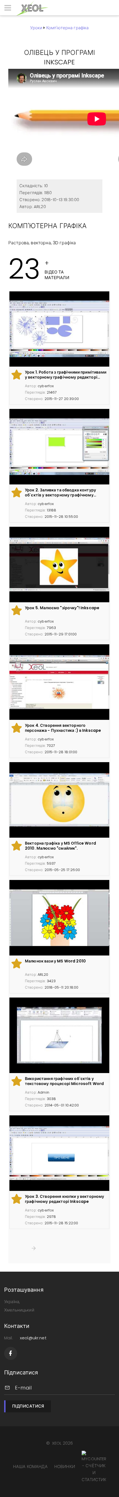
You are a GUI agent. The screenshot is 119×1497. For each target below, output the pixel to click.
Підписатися (28, 1406)
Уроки (36, 28)
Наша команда (30, 1466)
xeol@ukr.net (33, 1338)
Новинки (64, 1466)
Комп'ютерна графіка (67, 28)
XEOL (57, 1443)
